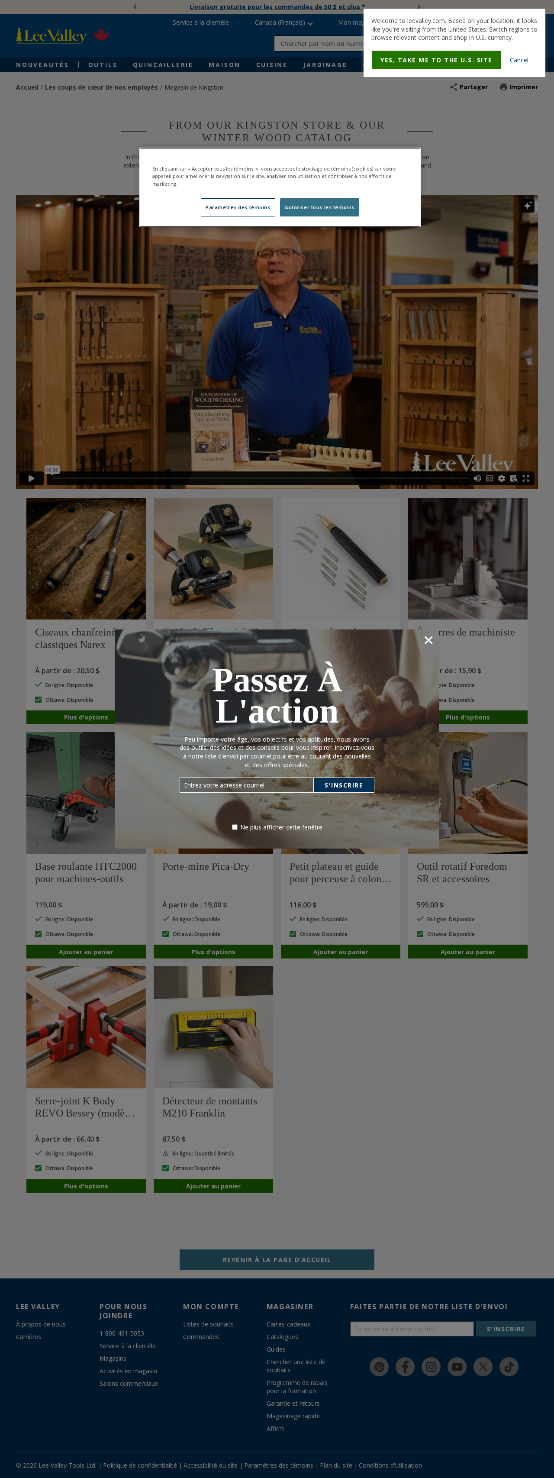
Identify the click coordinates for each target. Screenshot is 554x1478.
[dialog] (454, 43)
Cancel (519, 60)
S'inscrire (344, 785)
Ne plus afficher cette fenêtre (281, 827)
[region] (280, 187)
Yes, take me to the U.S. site (436, 60)
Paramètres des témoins (238, 207)
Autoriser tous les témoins (319, 207)
